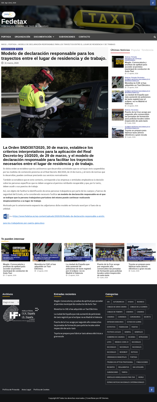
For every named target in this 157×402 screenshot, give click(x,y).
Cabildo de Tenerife (115, 312)
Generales (139, 332)
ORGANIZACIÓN (22, 37)
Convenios (122, 317)
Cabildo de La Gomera (138, 307)
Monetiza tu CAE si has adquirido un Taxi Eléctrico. (137, 84)
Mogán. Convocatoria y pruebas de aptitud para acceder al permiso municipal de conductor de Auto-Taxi (137, 66)
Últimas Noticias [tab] (120, 50)
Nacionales (136, 342)
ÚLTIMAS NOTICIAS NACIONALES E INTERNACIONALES (137, 80)
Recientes (140, 77)
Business (140, 302)
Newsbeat (123, 352)
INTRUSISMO (143, 337)
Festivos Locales (114, 332)
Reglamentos (123, 367)
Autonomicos (118, 302)
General (127, 332)
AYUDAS (131, 302)
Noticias (128, 57)
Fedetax (14, 21)
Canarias (129, 312)
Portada (19, 49)
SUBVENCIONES (67, 37)
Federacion (123, 327)
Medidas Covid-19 (121, 342)
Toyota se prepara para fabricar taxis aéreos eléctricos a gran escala (136, 132)
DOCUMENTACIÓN (43, 37)
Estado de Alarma (8, 49)
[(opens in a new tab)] (118, 82)
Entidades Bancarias (115, 322)
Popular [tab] (135, 50)
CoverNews (91, 398)
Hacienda (131, 337)
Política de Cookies (41, 389)
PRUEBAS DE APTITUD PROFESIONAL (133, 59)
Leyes (109, 342)
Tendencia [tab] (147, 50)
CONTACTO (84, 37)
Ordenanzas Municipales (117, 357)
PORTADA (6, 37)
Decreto (147, 317)
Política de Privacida (10, 389)
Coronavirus (135, 317)
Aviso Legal (26, 389)
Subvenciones (112, 372)
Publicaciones (142, 362)
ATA (108, 302)
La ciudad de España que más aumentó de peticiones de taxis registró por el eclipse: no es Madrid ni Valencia (137, 99)
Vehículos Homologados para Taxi (121, 377)
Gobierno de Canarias (116, 337)
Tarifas (124, 372)
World (141, 377)
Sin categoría (138, 367)
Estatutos (111, 327)
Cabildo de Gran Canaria (117, 307)
